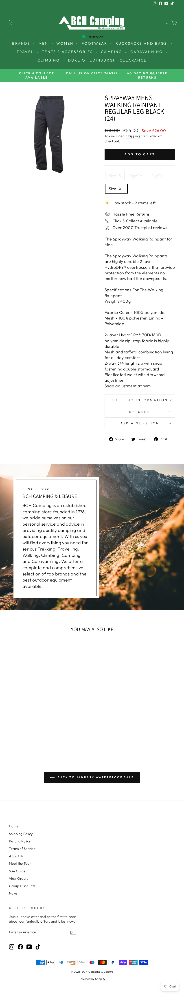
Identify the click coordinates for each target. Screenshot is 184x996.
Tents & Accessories (68, 51)
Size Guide (17, 871)
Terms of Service (22, 848)
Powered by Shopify (92, 979)
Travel (26, 51)
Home (14, 826)
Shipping (133, 136)
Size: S (115, 175)
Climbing (49, 60)
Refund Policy (20, 841)
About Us (16, 856)
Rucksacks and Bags (142, 43)
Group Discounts (22, 886)
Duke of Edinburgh (92, 60)
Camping (112, 51)
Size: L (157, 175)
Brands (22, 43)
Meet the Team (21, 863)
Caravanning (147, 51)
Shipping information (140, 400)
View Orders (18, 878)
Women (65, 43)
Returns (139, 412)
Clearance (133, 60)
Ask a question (139, 423)
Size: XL (116, 188)
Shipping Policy (21, 834)
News (13, 893)
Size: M (136, 175)
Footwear (95, 43)
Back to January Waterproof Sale (95, 777)
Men (44, 43)
